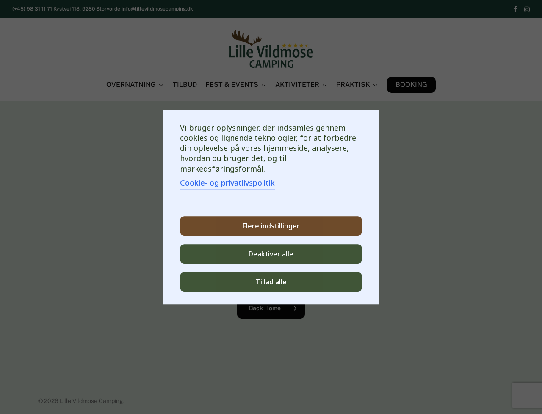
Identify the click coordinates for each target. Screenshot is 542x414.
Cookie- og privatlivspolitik (227, 183)
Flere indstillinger (271, 226)
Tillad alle (271, 281)
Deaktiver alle (271, 253)
